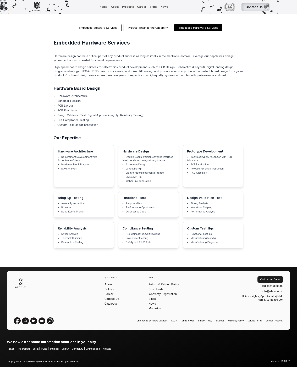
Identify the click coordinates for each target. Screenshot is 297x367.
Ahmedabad (93, 348)
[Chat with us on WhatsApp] (25, 320)
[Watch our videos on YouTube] (41, 320)
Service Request (274, 320)
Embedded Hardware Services (198, 27)
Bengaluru (77, 348)
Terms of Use (187, 320)
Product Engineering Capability (148, 27)
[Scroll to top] (8, 359)
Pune (44, 348)
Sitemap (220, 320)
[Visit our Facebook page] (17, 320)
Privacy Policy (205, 320)
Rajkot (10, 348)
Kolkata (107, 348)
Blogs (153, 6)
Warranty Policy (236, 320)
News (164, 6)
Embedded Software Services (98, 27)
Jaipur (65, 348)
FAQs (174, 320)
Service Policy (255, 320)
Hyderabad (23, 348)
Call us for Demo (270, 279)
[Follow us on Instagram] (50, 320)
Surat (35, 348)
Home (103, 6)
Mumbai (54, 348)
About (115, 6)
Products (128, 6)
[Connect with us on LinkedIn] (33, 320)
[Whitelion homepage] (36, 7)
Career (141, 6)
